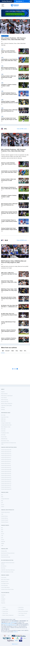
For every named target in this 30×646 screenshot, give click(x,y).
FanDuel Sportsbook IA (6, 461)
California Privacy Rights (23, 611)
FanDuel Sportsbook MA (6, 469)
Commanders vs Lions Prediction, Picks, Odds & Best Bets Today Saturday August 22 (9, 60)
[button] (15, 14)
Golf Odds (3, 430)
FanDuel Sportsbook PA (6, 481)
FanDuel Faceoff (4, 520)
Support (3, 391)
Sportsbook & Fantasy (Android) (7, 553)
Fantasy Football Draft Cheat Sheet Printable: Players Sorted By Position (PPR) (9, 229)
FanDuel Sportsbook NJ (6, 475)
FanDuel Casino (4, 516)
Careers (4, 607)
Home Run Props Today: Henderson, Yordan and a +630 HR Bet (9, 282)
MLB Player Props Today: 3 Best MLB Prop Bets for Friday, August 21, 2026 (9, 290)
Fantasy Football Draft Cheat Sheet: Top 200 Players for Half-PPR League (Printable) (9, 119)
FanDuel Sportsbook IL (6, 463)
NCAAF (7, 350)
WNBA (2, 543)
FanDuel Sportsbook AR (6, 449)
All (3, 350)
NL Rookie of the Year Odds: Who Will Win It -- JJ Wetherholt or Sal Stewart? (9, 307)
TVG (2, 514)
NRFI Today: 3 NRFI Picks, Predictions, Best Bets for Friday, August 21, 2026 (9, 274)
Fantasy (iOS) (4, 551)
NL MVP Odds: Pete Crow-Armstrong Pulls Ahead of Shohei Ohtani (9, 315)
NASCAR (3, 541)
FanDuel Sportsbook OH (6, 479)
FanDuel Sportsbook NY (6, 477)
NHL (17, 350)
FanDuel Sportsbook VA (6, 485)
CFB (2, 535)
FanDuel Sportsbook (5, 512)
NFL (25, 350)
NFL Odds (3, 415)
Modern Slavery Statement (6, 403)
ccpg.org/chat (13, 622)
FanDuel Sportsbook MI (6, 471)
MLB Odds (3, 421)
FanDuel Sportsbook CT (6, 457)
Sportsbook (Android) (5, 557)
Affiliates (3, 407)
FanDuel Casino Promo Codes (7, 589)
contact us (15, 631)
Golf (2, 537)
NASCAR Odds (4, 438)
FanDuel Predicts (4, 522)
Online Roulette (4, 585)
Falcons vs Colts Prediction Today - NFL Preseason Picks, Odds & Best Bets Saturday (8, 52)
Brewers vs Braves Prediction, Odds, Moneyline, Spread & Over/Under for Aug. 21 (8, 331)
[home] (15, 5)
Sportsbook (19, 1)
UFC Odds (3, 434)
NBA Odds (3, 419)
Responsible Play (4, 401)
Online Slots (3, 577)
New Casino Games (5, 579)
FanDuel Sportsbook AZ (6, 451)
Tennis (2, 539)
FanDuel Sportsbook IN (6, 465)
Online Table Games (5, 587)
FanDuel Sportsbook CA (6, 453)
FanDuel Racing (4, 518)
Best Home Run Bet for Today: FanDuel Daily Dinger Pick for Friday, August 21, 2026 (8, 298)
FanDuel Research (7, 1)
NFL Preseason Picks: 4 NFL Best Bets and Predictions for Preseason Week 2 (9, 111)
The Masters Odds (5, 432)
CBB (2, 545)
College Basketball (5, 498)
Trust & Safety (5, 609)
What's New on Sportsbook (6, 395)
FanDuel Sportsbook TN (6, 483)
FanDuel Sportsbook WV (6, 489)
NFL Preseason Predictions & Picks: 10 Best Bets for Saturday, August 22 (9, 69)
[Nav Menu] (3, 5)
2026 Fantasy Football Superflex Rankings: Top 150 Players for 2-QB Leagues (9, 213)
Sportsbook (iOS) (4, 555)
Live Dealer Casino (5, 583)
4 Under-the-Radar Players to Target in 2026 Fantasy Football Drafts (9, 94)
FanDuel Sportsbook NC (6, 473)
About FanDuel (4, 393)
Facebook (3, 595)
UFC (2, 502)
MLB (21, 350)
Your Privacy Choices (22, 613)
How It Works (4, 397)
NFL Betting (3, 566)
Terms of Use (5, 613)
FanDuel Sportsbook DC (6, 459)
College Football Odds (6, 423)
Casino (2, 506)
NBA (12, 350)
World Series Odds (5, 440)
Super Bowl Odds (4, 417)
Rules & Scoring (4, 399)
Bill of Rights (21, 609)
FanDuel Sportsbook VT (6, 487)
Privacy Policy (5, 611)
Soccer (2, 504)
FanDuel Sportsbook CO (6, 455)
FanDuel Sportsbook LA (6, 467)
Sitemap (3, 409)
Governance (21, 607)
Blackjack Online (4, 581)
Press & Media (21, 615)
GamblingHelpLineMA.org (6, 623)
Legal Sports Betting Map (6, 405)
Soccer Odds (4, 436)
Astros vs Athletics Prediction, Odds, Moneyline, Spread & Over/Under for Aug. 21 (8, 339)
